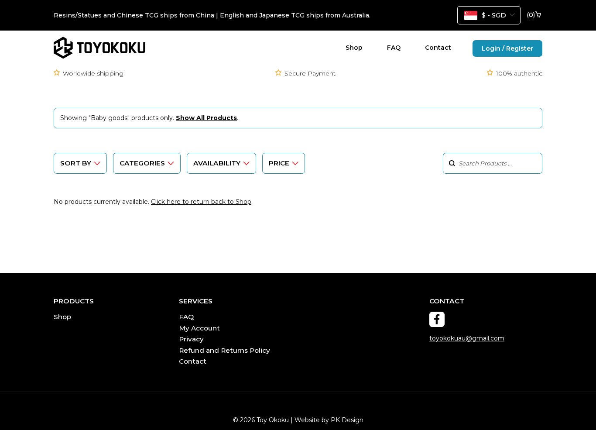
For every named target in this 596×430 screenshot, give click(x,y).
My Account (199, 328)
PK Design (347, 420)
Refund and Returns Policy (224, 350)
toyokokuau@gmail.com (466, 338)
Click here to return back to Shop (201, 202)
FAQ (394, 48)
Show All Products (206, 118)
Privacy (191, 339)
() (531, 15)
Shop (354, 48)
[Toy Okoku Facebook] (437, 319)
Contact (438, 48)
